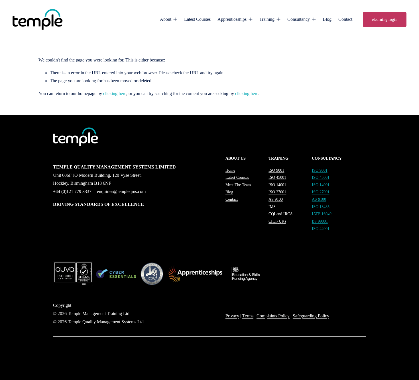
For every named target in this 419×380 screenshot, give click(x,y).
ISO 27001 (320, 192)
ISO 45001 (320, 177)
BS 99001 (320, 221)
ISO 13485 (320, 206)
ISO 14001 (320, 184)
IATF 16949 (321, 213)
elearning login (384, 19)
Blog (327, 19)
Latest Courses (197, 19)
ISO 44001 (320, 228)
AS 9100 (319, 199)
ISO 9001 (320, 170)
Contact (345, 19)
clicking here (114, 93)
